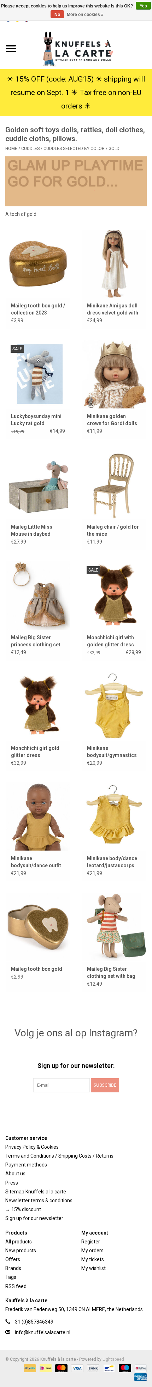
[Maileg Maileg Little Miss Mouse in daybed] (38, 484)
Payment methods (26, 1165)
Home (11, 148)
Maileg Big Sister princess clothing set (35, 641)
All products (18, 1241)
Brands (13, 1268)
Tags (10, 1277)
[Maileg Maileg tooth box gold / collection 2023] (38, 263)
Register (90, 1241)
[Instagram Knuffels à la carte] (113, 1107)
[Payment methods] (29, 1368)
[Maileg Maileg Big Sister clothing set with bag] (114, 926)
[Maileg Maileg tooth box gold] (38, 926)
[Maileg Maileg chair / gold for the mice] (114, 484)
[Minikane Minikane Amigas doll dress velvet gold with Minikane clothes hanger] (114, 263)
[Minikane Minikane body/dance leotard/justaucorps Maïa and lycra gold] (114, 816)
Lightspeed (113, 1359)
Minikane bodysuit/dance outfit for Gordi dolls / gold (36, 862)
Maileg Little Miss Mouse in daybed (31, 530)
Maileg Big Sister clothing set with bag (111, 972)
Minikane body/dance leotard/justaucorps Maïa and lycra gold (112, 862)
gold (114, 148)
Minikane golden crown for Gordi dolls (112, 419)
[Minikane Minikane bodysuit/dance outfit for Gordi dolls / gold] (38, 816)
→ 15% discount (23, 1209)
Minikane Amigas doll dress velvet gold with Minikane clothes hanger (112, 309)
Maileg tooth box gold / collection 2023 (38, 309)
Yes (143, 6)
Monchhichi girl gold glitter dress (35, 751)
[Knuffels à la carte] (87, 48)
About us (15, 1173)
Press (11, 1183)
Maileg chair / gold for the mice (113, 530)
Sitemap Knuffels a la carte (35, 1191)
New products (20, 1250)
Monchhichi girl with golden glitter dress (110, 641)
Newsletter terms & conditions (38, 1200)
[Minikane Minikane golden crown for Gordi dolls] (114, 374)
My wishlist (93, 1268)
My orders (92, 1250)
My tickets (92, 1259)
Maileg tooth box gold (36, 969)
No (57, 14)
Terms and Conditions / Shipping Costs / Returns (59, 1156)
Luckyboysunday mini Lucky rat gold (36, 419)
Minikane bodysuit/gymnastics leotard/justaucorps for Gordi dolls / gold (112, 752)
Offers (12, 1259)
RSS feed (16, 1286)
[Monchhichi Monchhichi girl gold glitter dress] (38, 706)
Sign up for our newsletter (34, 1218)
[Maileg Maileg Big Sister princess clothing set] (38, 595)
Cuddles (30, 148)
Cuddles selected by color (74, 148)
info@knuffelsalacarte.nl (42, 1332)
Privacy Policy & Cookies (32, 1147)
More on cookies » (85, 14)
